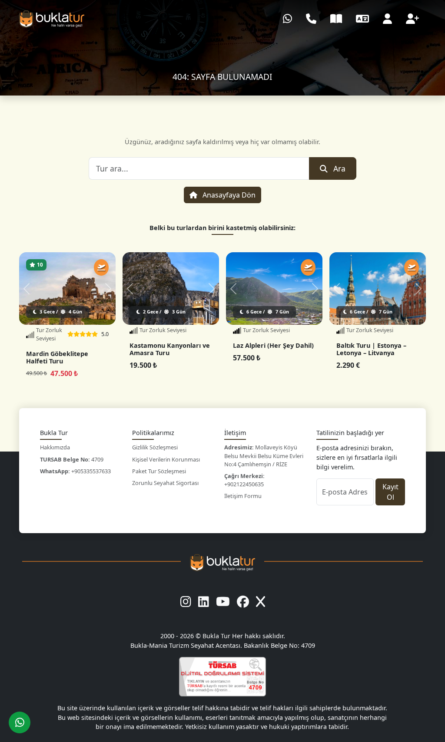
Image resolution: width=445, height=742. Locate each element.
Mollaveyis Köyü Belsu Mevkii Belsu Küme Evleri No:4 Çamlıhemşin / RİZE (263, 455)
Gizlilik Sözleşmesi (155, 447)
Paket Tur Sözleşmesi (159, 471)
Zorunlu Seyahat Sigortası (165, 483)
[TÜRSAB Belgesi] (222, 676)
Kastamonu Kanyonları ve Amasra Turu (170, 349)
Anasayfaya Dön (228, 195)
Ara (339, 168)
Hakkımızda (55, 447)
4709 (71, 459)
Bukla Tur (217, 636)
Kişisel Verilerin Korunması (166, 459)
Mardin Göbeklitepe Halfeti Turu (57, 357)
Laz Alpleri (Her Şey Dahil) (273, 345)
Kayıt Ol (390, 492)
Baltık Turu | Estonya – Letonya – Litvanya (371, 349)
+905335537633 (75, 471)
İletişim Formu (243, 496)
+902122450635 (244, 480)
